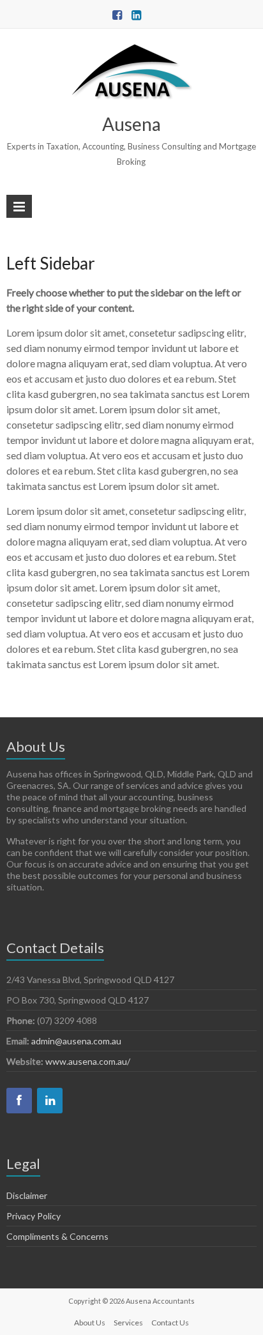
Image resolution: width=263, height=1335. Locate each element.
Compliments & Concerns (57, 1236)
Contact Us (170, 1322)
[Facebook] (19, 1100)
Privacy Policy (33, 1215)
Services (128, 1322)
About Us (89, 1322)
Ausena (131, 124)
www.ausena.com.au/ (87, 1061)
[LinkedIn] (50, 1100)
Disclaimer (26, 1195)
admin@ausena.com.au (76, 1040)
